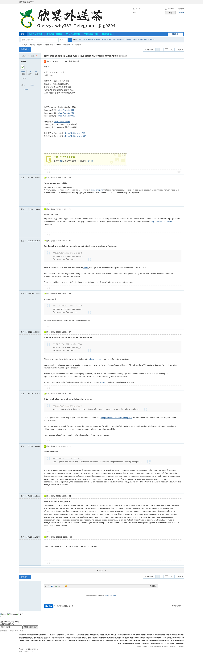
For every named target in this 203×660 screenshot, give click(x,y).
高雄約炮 (120, 39)
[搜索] (70, 40)
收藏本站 (30, 2)
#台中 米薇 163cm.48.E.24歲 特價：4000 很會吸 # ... (64, 45)
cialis (85, 268)
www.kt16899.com (62, 121)
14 (30, 71)
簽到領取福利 (108, 34)
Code (62, 586)
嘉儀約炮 (128, 39)
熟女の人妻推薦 (73, 34)
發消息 (25, 89)
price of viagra (95, 359)
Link (55, 586)
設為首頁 (22, 2)
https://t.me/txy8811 (66, 116)
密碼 (134, 13)
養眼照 (32, 45)
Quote (59, 586)
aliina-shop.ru (97, 190)
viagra (103, 382)
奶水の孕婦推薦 (35, 34)
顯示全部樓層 (74, 61)
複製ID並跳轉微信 (30, 627)
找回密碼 (181, 9)
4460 (23, 71)
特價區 (39, 45)
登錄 (61, 161)
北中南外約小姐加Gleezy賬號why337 (20, 45)
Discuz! (31, 649)
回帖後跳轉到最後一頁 (65, 606)
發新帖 (24, 49)
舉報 (179, 172)
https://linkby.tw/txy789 (75, 133)
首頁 (22, 34)
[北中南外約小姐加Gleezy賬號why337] (69, 18)
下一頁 (178, 50)
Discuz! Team (31, 652)
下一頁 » (101, 570)
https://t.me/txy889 (66, 110)
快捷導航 (175, 34)
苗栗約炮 (143, 39)
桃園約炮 (151, 39)
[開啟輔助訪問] (180, 2)
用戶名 (135, 9)
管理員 (24, 78)
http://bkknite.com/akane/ (162, 221)
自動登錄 (171, 9)
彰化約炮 (112, 39)
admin (23, 61)
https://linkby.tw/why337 (75, 136)
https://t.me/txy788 (66, 113)
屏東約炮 (135, 39)
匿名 (30, 178)
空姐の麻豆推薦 (91, 34)
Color (48, 586)
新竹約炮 (105, 39)
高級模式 (153, 586)
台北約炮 (81, 39)
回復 (48, 172)
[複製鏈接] (123, 56)
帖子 (61, 40)
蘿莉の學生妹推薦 (54, 34)
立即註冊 (181, 13)
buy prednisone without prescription (116, 417)
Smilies (66, 586)
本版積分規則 (176, 606)
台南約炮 (97, 39)
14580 (32, 85)
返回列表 (150, 50)
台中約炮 (89, 39)
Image (52, 586)
